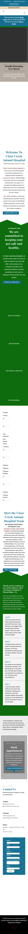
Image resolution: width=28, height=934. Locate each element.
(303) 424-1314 (9, 804)
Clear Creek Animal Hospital (13, 168)
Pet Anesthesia (14, 400)
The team (7, 529)
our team (14, 561)
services (6, 178)
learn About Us (10, 213)
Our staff (7, 196)
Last (8, 849)
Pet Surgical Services (14, 371)
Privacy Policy (5, 920)
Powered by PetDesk (14, 923)
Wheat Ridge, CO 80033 (10, 818)
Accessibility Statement (18, 920)
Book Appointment (14, 768)
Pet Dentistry (14, 343)
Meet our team (10, 570)
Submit (10, 871)
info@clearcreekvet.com (19, 1)
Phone (8, 856)
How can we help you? (14, 860)
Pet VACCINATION (14, 316)
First (8, 845)
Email (9, 851)
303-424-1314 (7, 1)
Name (9, 841)
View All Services (11, 282)
